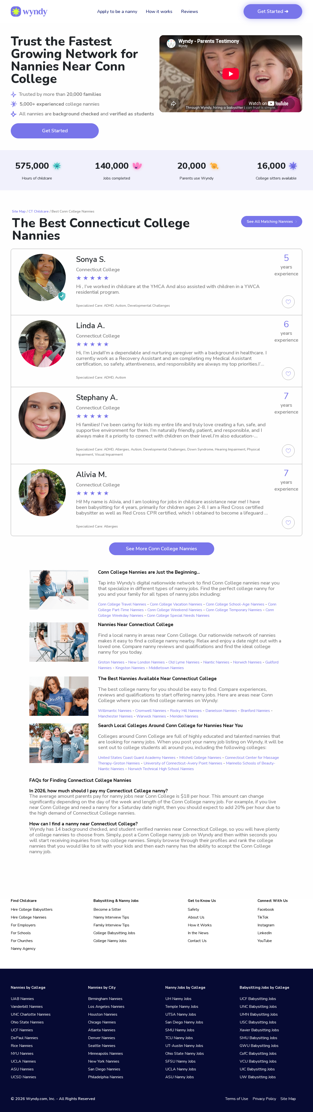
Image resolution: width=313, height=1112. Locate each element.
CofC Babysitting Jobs (258, 1053)
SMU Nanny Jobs (179, 1030)
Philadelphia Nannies (105, 1077)
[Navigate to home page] (29, 11)
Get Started (55, 130)
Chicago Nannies (102, 1022)
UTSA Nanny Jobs (180, 1014)
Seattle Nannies (101, 1045)
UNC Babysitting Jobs (258, 1006)
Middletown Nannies (166, 668)
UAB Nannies (22, 998)
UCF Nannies (22, 1030)
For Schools (21, 933)
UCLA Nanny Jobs (180, 1069)
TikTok (262, 917)
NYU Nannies (22, 1053)
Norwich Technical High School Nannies (161, 769)
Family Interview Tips (111, 925)
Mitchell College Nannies (200, 757)
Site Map (19, 211)
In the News (198, 933)
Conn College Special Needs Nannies (178, 615)
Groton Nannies (111, 662)
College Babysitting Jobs (114, 933)
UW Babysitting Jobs (258, 1077)
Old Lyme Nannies (184, 662)
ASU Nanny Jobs (179, 1077)
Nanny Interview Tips (111, 917)
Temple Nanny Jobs (181, 1006)
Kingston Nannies (130, 668)
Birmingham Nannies (105, 998)
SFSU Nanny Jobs (180, 1061)
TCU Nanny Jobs (179, 1038)
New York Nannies (103, 1061)
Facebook (265, 909)
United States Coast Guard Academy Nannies (137, 757)
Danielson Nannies (221, 710)
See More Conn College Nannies (161, 548)
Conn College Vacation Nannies (176, 604)
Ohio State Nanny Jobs (184, 1053)
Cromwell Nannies (150, 710)
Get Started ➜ (273, 11)
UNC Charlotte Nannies (31, 1014)
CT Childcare (39, 211)
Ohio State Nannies (27, 1022)
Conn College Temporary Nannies (234, 610)
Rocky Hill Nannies (186, 710)
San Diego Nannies (104, 1069)
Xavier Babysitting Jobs (259, 1030)
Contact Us (197, 941)
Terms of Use (236, 1098)
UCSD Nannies (23, 1077)
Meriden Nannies (184, 716)
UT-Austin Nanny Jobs (184, 1045)
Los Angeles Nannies (106, 1006)
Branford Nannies (255, 710)
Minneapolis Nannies (105, 1053)
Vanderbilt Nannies (27, 1006)
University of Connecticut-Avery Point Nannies (183, 763)
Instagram (265, 925)
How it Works (200, 925)
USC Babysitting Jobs (258, 1022)
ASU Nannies (22, 1069)
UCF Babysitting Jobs (258, 998)
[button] (230, 73)
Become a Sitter (107, 909)
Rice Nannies (22, 1045)
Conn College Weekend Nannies (174, 610)
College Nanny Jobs (110, 941)
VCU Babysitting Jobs (258, 1061)
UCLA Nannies (23, 1061)
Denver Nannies (101, 1038)
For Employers (23, 925)
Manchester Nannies (115, 716)
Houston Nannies (102, 1014)
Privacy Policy (264, 1098)
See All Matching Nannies (270, 221)
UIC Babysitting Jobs (257, 1069)
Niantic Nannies (216, 662)
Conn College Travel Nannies (122, 604)
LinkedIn (264, 933)
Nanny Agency (23, 948)
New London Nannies (146, 662)
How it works (159, 11)
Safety (193, 909)
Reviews (189, 11)
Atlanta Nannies (101, 1030)
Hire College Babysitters (32, 909)
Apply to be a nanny (117, 11)
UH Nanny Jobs (178, 998)
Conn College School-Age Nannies (235, 604)
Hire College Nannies (28, 917)
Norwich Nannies (247, 662)
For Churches (22, 941)
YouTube (264, 941)
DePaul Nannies (24, 1038)
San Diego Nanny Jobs (184, 1022)
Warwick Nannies (151, 716)
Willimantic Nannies (115, 710)
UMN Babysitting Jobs (259, 1014)
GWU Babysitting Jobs (259, 1045)
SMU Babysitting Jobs (258, 1038)
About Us (196, 917)
